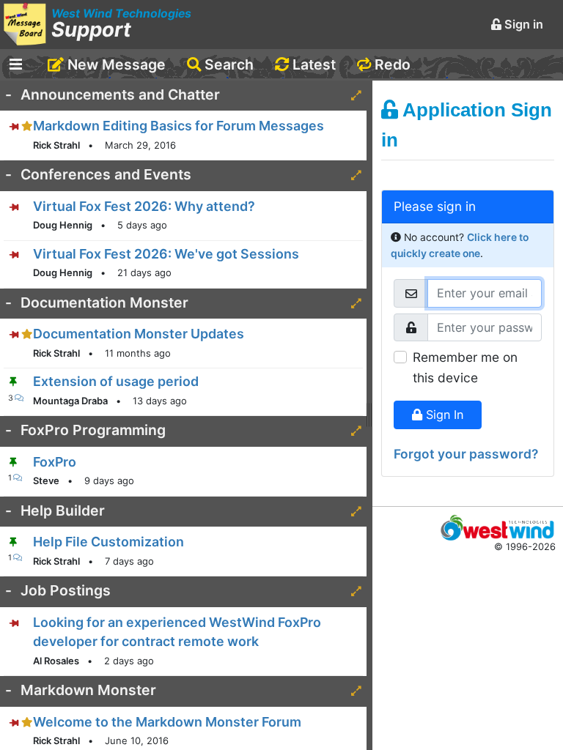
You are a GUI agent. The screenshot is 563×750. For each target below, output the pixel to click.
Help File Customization (108, 541)
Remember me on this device (465, 367)
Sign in (522, 24)
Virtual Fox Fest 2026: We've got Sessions (166, 253)
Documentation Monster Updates (138, 333)
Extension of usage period (116, 381)
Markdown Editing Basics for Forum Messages (178, 125)
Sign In (442, 414)
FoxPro (54, 461)
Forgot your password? (466, 453)
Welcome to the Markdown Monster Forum (167, 721)
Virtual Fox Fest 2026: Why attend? (144, 206)
